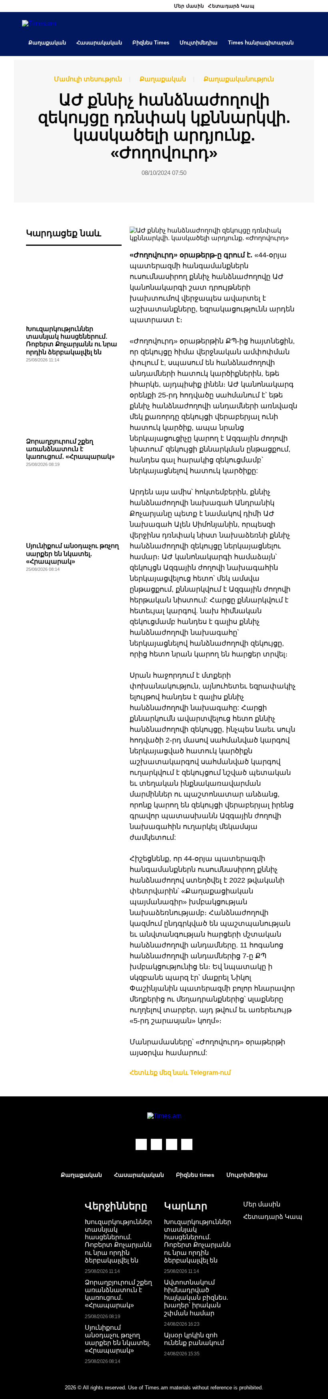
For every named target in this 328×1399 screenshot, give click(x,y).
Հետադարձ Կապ (231, 6)
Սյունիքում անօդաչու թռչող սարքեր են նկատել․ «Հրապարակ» (72, 553)
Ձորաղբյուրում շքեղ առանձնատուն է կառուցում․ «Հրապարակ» (70, 449)
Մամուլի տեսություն (88, 79)
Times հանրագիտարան (261, 43)
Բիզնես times (195, 1175)
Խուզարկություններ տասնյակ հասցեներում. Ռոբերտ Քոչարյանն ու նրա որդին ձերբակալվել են (118, 1241)
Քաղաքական (47, 43)
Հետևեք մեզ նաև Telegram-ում (180, 1072)
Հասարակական (99, 43)
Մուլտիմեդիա (199, 43)
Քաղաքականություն (239, 79)
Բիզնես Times (150, 43)
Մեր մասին (189, 6)
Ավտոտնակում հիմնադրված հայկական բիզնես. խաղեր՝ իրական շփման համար (196, 1298)
